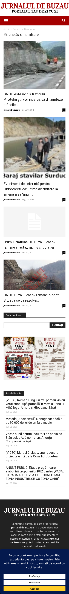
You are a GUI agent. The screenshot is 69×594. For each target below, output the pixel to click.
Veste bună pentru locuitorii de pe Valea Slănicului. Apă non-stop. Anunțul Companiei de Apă (34, 437)
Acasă (7, 29)
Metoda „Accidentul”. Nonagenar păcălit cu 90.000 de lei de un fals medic (34, 420)
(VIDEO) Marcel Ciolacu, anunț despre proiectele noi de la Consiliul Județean (32, 454)
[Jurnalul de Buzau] (34, 8)
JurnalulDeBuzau (12, 109)
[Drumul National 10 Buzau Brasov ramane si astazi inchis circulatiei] (34, 222)
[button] (6, 20)
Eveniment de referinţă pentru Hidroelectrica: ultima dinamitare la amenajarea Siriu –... (31, 189)
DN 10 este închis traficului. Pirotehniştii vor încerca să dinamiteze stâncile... (33, 99)
